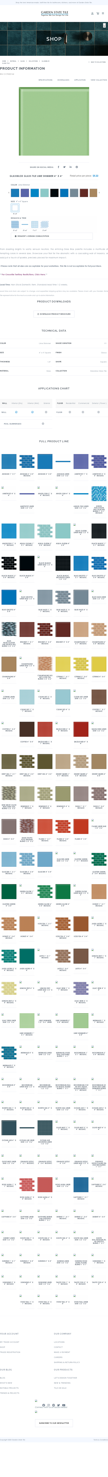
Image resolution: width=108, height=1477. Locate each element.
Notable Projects (9, 1388)
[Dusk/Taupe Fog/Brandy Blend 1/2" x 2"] (15, 224)
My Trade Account (9, 1342)
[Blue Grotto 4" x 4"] (64, 188)
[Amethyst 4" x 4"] (25, 188)
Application (80, 80)
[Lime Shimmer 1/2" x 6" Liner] (25, 224)
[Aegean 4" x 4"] (15, 188)
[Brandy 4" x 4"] (84, 188)
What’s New (6, 1383)
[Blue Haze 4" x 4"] (74, 188)
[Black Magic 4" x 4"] (54, 188)
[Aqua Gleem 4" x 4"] (44, 188)
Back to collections (98, 62)
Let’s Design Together (65, 1378)
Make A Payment (62, 1352)
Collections (33, 61)
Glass (23, 61)
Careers (58, 1357)
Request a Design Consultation (33, 236)
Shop (2, 1347)
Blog (2, 1378)
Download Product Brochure (55, 314)
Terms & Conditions (101, 1440)
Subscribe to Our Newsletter (54, 1423)
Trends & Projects (9, 1393)
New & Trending (62, 1383)
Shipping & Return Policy (67, 1362)
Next (99, 192)
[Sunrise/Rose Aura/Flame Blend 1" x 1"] (35, 224)
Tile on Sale (60, 1388)
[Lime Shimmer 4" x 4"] (15, 208)
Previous (8, 192)
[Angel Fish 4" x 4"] (35, 188)
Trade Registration (10, 1352)
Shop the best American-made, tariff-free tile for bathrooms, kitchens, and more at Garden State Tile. (54, 2)
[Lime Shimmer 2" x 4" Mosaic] (44, 224)
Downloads (63, 80)
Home (4, 61)
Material (13, 61)
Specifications (45, 80)
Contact (58, 1347)
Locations (59, 1342)
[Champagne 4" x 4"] (94, 188)
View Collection (99, 80)
